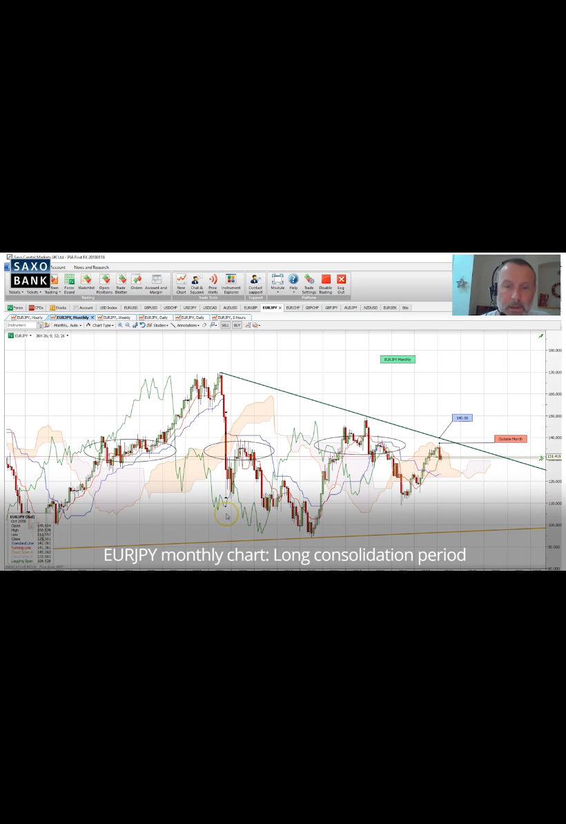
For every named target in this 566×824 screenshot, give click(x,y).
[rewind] (210, 412)
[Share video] (544, 22)
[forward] (355, 412)
